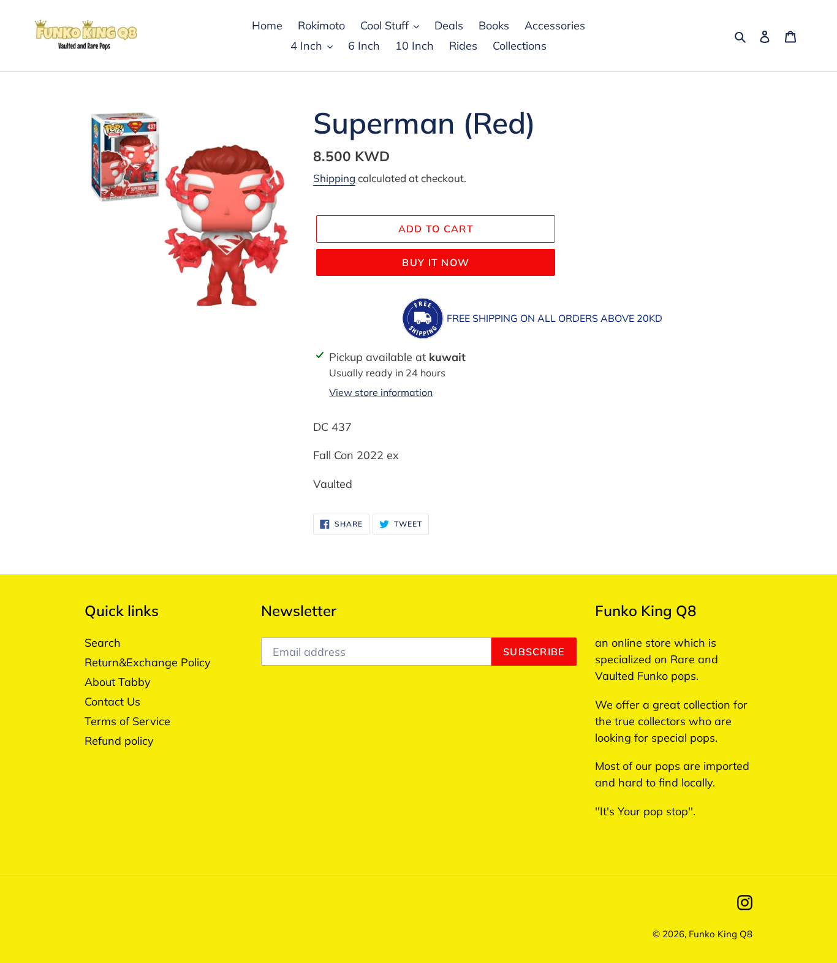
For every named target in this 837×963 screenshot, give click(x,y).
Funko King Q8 (720, 934)
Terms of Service (127, 721)
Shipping (334, 178)
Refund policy (119, 741)
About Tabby (118, 682)
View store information (381, 392)
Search (103, 643)
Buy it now (435, 262)
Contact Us (112, 702)
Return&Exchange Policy (148, 662)
